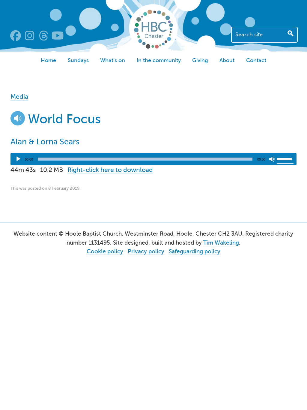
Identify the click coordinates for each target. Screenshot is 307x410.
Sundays (78, 60)
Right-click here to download (110, 169)
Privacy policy (146, 251)
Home (48, 60)
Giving (200, 60)
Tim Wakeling (221, 243)
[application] (153, 159)
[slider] (285, 158)
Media (19, 96)
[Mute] (272, 159)
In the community (159, 60)
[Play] (18, 159)
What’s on (112, 60)
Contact (256, 60)
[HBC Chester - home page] (153, 46)
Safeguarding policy (194, 251)
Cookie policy (105, 251)
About (226, 60)
